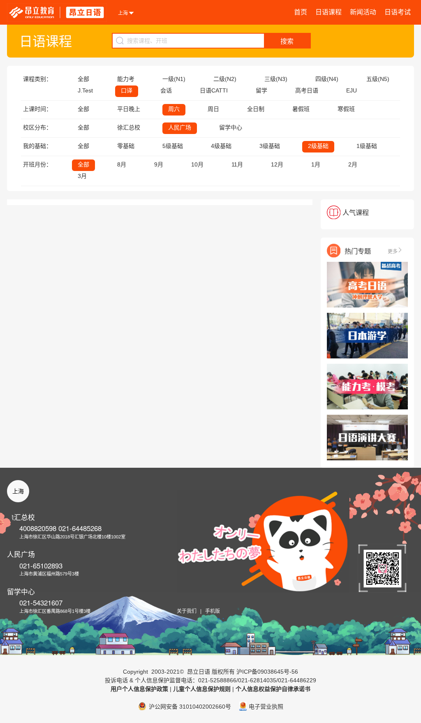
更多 (393, 250)
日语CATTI (214, 90)
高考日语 (306, 90)
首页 (300, 12)
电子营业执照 (266, 706)
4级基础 (221, 146)
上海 (18, 491)
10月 (197, 164)
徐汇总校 (128, 127)
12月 (277, 164)
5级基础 (172, 146)
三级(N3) (275, 79)
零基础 (125, 146)
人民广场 (179, 127)
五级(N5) (377, 79)
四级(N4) (326, 79)
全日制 (255, 109)
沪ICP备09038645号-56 (267, 671)
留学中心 (230, 127)
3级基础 (269, 146)
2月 (352, 164)
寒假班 (346, 109)
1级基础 (366, 146)
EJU (351, 90)
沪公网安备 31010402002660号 (190, 706)
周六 (174, 109)
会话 (166, 90)
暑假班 (301, 109)
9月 (158, 164)
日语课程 (328, 12)
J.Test (85, 90)
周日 (213, 109)
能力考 (125, 79)
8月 (121, 164)
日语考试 (397, 12)
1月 (315, 164)
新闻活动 (363, 12)
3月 (82, 176)
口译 (126, 90)
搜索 (287, 41)
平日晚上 (128, 109)
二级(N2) (224, 79)
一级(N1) (173, 79)
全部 (83, 79)
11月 (237, 164)
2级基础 (318, 146)
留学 (261, 90)
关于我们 (187, 611)
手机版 (212, 611)
